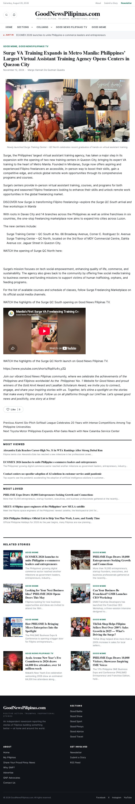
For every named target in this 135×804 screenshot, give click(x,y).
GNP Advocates (11, 777)
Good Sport (76, 721)
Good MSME (99, 27)
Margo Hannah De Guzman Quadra (46, 70)
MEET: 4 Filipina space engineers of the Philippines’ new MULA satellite (44, 506)
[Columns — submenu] (51, 27)
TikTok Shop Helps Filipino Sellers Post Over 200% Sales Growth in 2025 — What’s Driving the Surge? (110, 629)
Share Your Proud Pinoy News (19, 762)
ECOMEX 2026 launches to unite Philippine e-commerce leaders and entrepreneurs (61, 35)
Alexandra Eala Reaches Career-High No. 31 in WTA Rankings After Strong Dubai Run (53, 450)
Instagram (116, 797)
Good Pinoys (76, 726)
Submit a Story (111, 3)
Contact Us (9, 782)
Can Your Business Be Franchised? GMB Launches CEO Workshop (110, 594)
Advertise (8, 772)
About (98, 3)
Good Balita (76, 711)
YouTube (128, 797)
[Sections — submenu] (32, 27)
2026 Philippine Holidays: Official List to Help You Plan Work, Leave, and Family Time (51, 518)
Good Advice (77, 731)
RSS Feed (75, 762)
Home (9, 27)
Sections (23, 27)
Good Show (76, 716)
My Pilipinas (9, 757)
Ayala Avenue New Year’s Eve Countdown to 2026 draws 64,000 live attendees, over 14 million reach (43, 663)
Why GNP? (9, 767)
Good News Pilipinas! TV (71, 27)
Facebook (101, 797)
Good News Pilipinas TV (94, 302)
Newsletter (126, 3)
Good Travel (76, 736)
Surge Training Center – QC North (29, 238)
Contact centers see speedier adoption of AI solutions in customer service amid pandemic (52, 474)
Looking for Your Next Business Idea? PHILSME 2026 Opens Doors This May (44, 594)
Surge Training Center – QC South (29, 234)
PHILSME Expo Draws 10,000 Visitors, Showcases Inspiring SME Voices (111, 661)
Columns (42, 27)
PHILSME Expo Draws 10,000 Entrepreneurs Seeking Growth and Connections (48, 495)
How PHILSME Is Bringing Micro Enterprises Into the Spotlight (41, 627)
